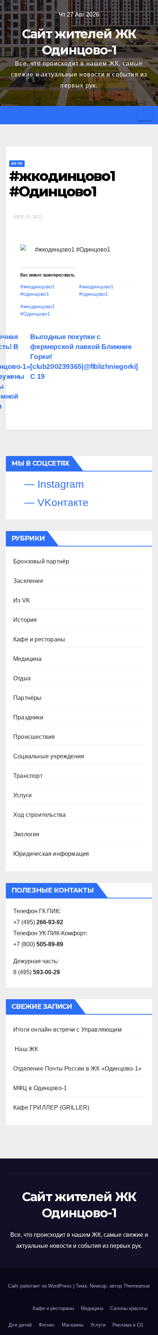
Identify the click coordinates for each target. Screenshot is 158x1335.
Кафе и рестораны (39, 639)
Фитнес (47, 1325)
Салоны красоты (128, 1308)
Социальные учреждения (48, 756)
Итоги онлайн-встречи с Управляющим (67, 1029)
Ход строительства (39, 815)
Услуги (22, 795)
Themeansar (136, 1286)
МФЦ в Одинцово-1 (40, 1088)
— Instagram (52, 484)
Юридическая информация (51, 854)
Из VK (16, 163)
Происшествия (34, 737)
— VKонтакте (55, 502)
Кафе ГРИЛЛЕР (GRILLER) (51, 1107)
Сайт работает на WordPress (40, 1286)
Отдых (22, 678)
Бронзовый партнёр (41, 561)
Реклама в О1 (127, 1325)
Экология (26, 834)
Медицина (27, 659)
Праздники (28, 717)
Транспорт (28, 776)
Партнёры (27, 698)
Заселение (28, 581)
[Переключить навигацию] (144, 115)
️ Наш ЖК (25, 1049)
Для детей (20, 1325)
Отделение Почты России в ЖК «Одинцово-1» (77, 1068)
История (25, 620)
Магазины (72, 1325)
